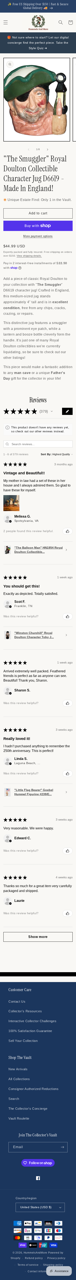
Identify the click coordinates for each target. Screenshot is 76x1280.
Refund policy (34, 1258)
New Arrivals (18, 1069)
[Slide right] (47, 149)
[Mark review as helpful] (67, 531)
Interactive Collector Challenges (32, 1021)
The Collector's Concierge (28, 1108)
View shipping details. (29, 255)
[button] (5, 22)
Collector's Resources (25, 1011)
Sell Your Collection (23, 1041)
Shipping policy (53, 1265)
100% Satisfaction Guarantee (30, 1031)
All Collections (19, 1079)
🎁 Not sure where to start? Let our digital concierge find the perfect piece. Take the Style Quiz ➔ (38, 43)
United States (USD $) (36, 1207)
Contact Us (16, 1001)
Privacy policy (56, 1258)
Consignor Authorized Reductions (33, 1089)
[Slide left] (28, 149)
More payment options (38, 236)
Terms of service (28, 1265)
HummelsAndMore (35, 1252)
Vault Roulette (18, 1118)
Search (13, 1098)
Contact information (40, 1271)
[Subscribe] (62, 1147)
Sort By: (46, 454)
